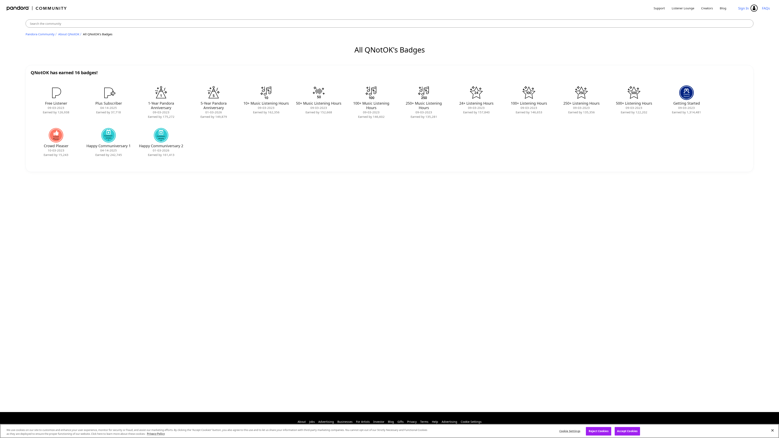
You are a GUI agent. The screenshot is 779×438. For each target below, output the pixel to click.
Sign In (743, 8)
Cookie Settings (471, 422)
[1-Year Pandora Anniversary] (161, 92)
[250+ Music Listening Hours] (423, 92)
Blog (723, 8)
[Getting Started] (686, 92)
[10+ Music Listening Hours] (266, 92)
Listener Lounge (683, 8)
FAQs (766, 8)
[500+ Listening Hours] (634, 92)
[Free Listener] (56, 92)
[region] (389, 431)
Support (659, 8)
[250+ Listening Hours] (581, 92)
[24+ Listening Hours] (476, 92)
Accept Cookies (627, 431)
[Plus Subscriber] (108, 92)
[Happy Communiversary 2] (161, 135)
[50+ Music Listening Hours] (318, 92)
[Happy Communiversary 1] (108, 135)
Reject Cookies (598, 431)
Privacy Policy (156, 434)
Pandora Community (37, 8)
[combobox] (389, 23)
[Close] (772, 430)
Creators (707, 8)
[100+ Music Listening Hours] (371, 92)
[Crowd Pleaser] (56, 135)
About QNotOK (68, 34)
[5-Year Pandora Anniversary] (213, 92)
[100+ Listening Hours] (529, 92)
